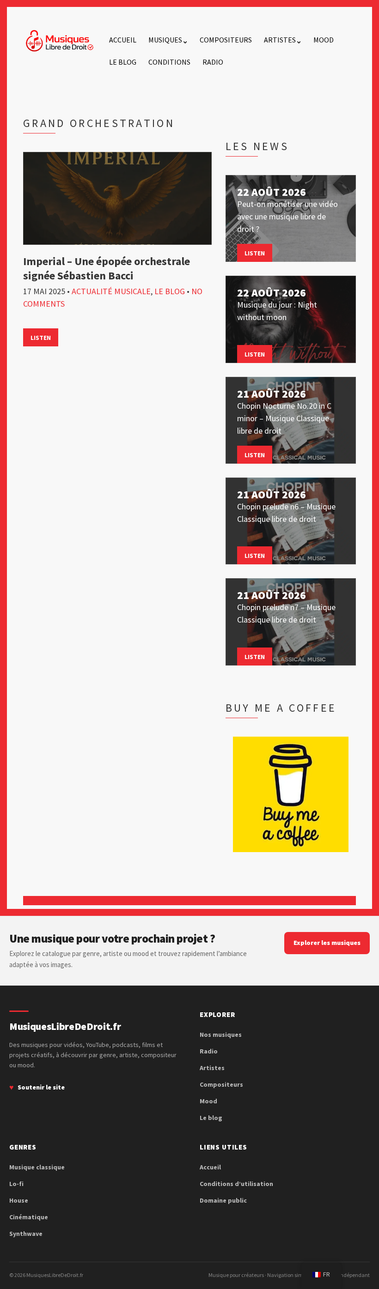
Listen (41, 337)
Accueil (122, 39)
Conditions (169, 62)
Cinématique (28, 1217)
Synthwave (26, 1233)
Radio (212, 62)
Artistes (280, 39)
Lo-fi (16, 1184)
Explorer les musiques (327, 942)
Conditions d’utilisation (236, 1184)
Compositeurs (226, 39)
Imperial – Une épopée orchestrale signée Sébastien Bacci (106, 268)
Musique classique (37, 1167)
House (18, 1200)
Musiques (165, 39)
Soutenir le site (41, 1087)
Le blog (122, 62)
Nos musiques (221, 1034)
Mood (323, 39)
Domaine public (223, 1200)
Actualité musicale (111, 291)
